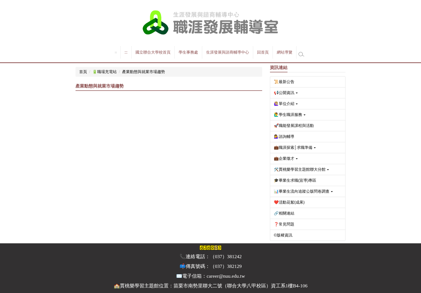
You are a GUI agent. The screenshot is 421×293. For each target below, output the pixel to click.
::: (116, 52)
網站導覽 (284, 52)
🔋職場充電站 (104, 72)
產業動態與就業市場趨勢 (143, 72)
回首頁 (263, 52)
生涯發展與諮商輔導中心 (227, 52)
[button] (307, 92)
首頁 (83, 72)
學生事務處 (188, 52)
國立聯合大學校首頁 (153, 52)
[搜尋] (301, 54)
